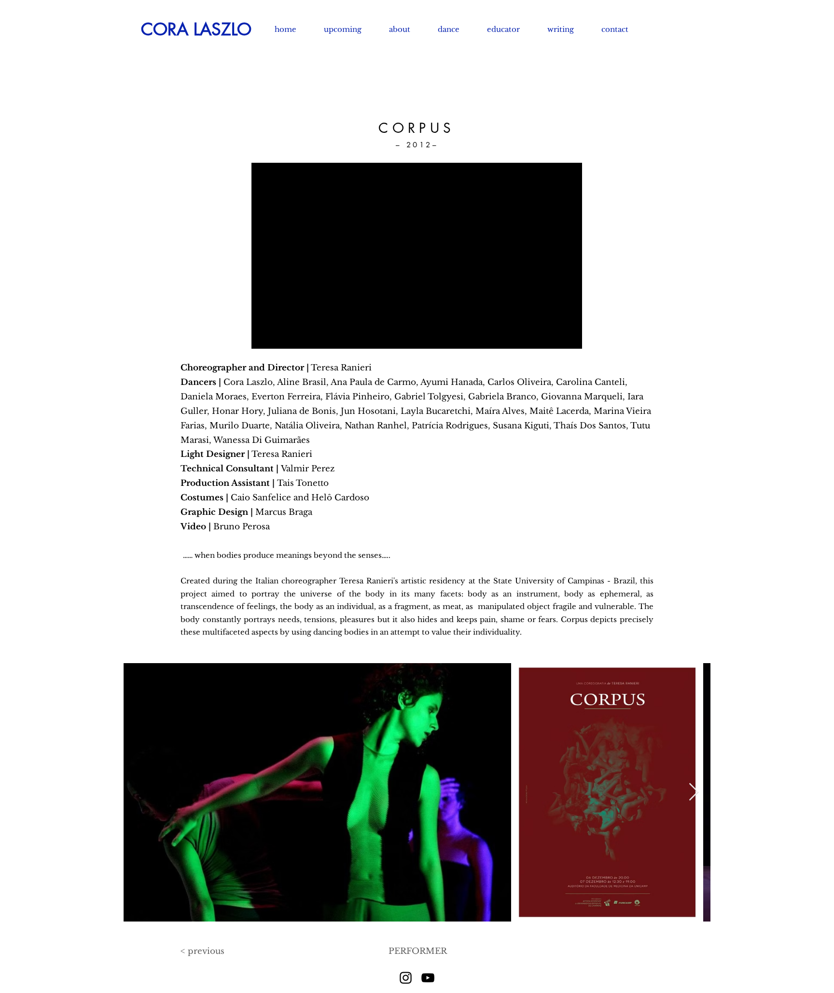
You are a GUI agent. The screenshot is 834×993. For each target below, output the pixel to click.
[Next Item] (693, 792)
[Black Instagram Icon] (406, 978)
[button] (455, 29)
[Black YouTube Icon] (428, 978)
